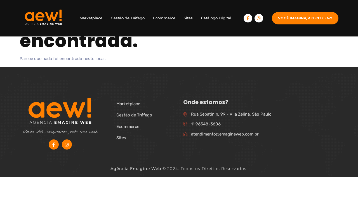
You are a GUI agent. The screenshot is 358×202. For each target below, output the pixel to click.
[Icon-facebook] (248, 18)
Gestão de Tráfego (128, 18)
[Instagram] (259, 18)
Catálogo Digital (216, 18)
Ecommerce (164, 18)
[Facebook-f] (54, 144)
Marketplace (90, 18)
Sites (188, 18)
